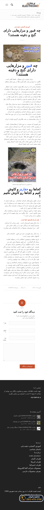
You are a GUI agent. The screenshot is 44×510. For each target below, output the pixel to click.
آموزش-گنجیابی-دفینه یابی (22, 27)
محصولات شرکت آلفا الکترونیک (29, 468)
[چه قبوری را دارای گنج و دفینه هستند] (22, 53)
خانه (39, 487)
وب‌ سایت (4, 339)
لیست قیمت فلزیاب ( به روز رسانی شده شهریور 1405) (23, 491)
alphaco (11, 287)
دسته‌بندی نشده (35, 455)
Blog (39, 13)
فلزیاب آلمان (36, 459)
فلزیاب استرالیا (35, 465)
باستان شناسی (35, 449)
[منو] (7, 5)
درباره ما (37, 452)
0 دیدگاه (22, 287)
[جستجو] (11, 4)
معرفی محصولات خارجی (31, 471)
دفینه (12, 69)
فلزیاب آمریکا (36, 462)
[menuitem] (11, 4)
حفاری (23, 189)
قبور (28, 65)
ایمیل (4, 331)
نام (4, 323)
